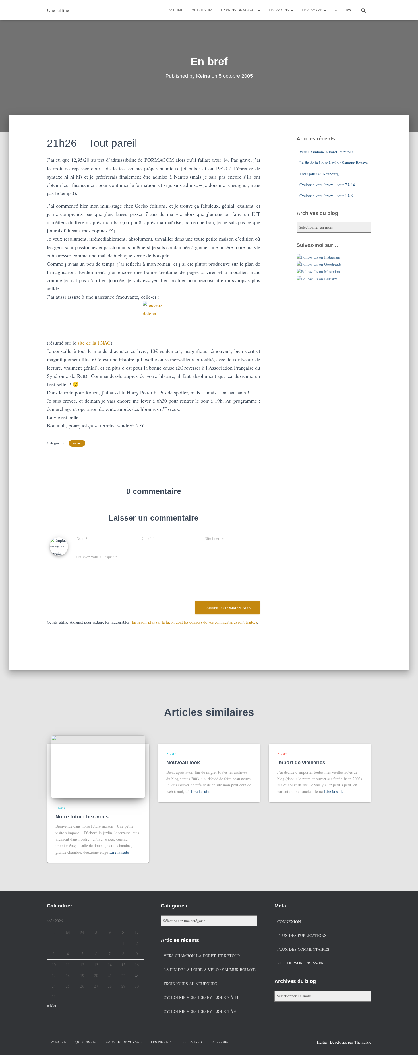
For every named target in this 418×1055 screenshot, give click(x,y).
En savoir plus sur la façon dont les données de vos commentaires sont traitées (194, 622)
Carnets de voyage (239, 10)
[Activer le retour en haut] (407, 1043)
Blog (77, 443)
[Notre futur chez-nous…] (98, 766)
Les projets (279, 10)
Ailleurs (343, 10)
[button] (258, 10)
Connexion (289, 921)
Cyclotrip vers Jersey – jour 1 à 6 (326, 195)
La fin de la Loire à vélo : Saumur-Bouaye (333, 162)
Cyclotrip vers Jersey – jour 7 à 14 (327, 184)
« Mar (52, 1005)
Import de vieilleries (301, 762)
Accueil (176, 10)
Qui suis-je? (202, 10)
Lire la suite (119, 852)
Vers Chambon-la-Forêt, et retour (326, 152)
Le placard (312, 10)
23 (137, 975)
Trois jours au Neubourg (319, 174)
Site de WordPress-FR (300, 963)
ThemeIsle (362, 1042)
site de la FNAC (94, 342)
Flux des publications (301, 935)
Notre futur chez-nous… (84, 817)
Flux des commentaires (303, 949)
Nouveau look (183, 762)
